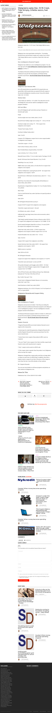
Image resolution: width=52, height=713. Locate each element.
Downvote (44, 396)
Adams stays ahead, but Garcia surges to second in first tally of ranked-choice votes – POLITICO (26, 469)
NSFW (37, 415)
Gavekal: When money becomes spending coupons (32, 489)
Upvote (25, 396)
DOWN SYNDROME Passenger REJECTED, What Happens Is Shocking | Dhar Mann (42, 420)
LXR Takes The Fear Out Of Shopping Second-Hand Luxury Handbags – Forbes (26, 601)
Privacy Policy (35, 711)
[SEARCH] (50, 1)
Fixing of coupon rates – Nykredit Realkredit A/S (43, 481)
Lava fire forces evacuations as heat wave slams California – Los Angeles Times (42, 450)
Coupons (28, 476)
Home (30, 711)
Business (20, 425)
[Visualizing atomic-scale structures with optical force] (26, 616)
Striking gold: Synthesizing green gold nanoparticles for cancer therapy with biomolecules (26, 654)
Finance (20, 436)
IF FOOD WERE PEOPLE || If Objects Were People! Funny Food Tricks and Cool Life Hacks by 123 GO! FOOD (43, 459)
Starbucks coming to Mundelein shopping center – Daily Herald (42, 611)
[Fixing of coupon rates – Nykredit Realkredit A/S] (26, 480)
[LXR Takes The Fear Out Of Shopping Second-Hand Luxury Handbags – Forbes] (26, 592)
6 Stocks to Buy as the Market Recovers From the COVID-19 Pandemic (43, 591)
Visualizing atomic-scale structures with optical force (26, 627)
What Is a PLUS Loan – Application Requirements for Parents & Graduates (25, 440)
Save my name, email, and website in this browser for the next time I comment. (34, 574)
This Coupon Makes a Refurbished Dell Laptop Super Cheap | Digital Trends (43, 511)
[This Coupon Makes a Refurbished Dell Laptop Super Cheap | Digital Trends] (26, 513)
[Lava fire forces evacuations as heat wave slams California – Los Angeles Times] (43, 440)
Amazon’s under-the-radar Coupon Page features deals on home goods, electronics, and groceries (43, 499)
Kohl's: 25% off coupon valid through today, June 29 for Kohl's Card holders (43, 529)
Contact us (49, 711)
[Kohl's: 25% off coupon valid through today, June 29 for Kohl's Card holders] (26, 531)
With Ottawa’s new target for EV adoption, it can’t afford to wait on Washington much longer (26, 430)
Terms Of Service (43, 711)
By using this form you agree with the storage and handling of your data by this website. (34, 577)
